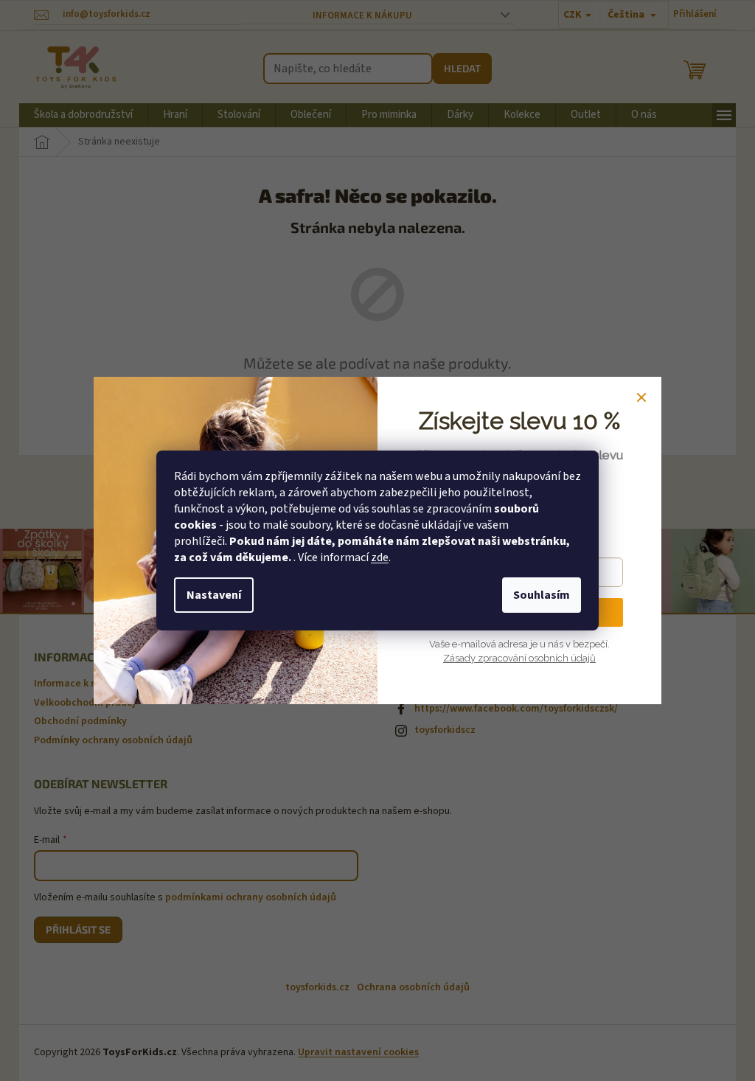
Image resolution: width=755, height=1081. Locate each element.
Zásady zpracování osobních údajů (519, 658)
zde (380, 557)
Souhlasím (541, 595)
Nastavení (214, 595)
